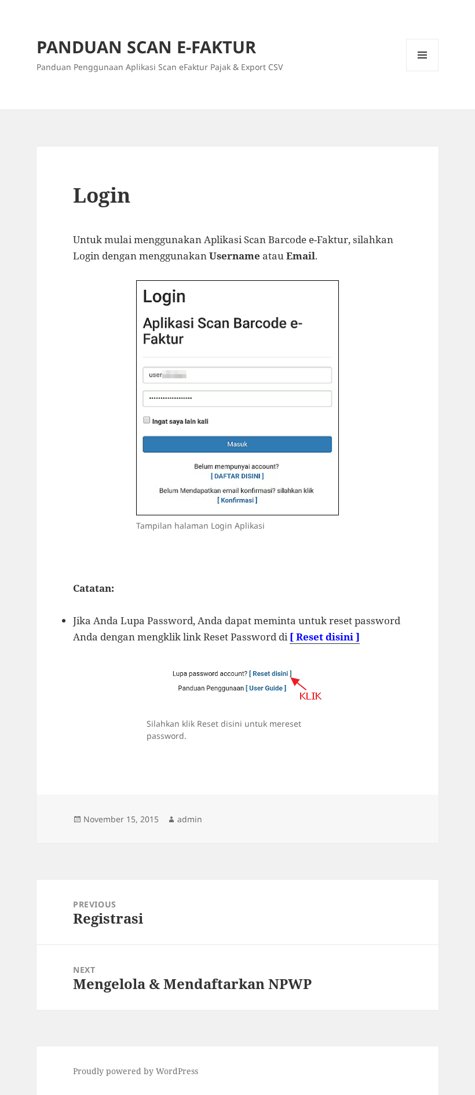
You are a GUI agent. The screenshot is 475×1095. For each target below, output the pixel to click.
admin (189, 819)
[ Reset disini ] (325, 636)
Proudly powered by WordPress (135, 1070)
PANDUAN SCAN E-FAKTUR (146, 46)
